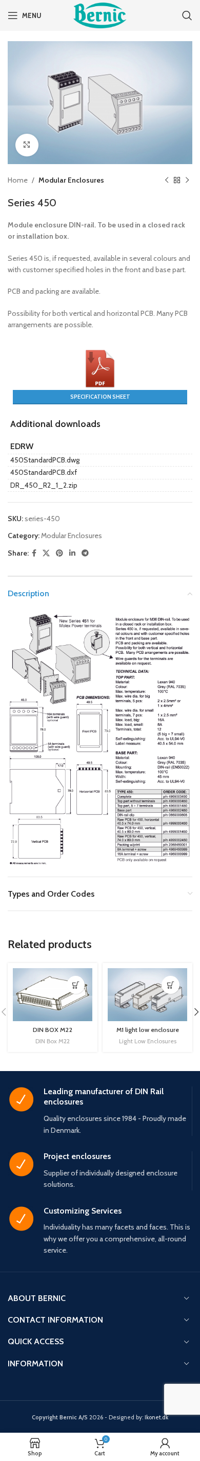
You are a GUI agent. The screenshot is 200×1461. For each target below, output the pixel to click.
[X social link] (46, 553)
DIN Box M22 (52, 1041)
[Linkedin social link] (72, 553)
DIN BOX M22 (52, 1030)
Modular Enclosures (71, 180)
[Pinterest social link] (59, 553)
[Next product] (187, 180)
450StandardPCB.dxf (43, 472)
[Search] (187, 15)
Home (18, 180)
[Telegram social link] (85, 553)
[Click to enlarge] (26, 145)
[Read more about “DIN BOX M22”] (76, 985)
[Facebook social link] (34, 553)
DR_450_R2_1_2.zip (43, 485)
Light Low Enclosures (147, 1041)
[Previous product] (167, 180)
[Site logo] (100, 14)
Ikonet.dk (156, 1417)
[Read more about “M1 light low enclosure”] (170, 985)
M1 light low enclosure (147, 1030)
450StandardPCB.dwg (44, 460)
